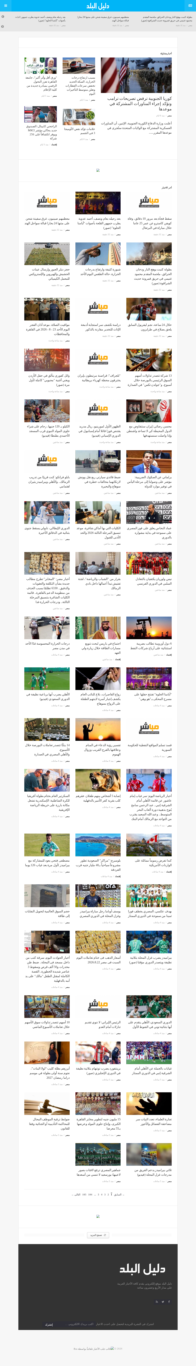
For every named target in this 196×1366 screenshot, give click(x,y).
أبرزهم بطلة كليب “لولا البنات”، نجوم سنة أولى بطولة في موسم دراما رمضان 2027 (49, 1073)
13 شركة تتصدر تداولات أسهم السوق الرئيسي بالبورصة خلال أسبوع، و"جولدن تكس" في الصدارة (150, 380)
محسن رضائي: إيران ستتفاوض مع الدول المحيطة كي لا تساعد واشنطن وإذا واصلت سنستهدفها (149, 431)
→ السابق (119, 1194)
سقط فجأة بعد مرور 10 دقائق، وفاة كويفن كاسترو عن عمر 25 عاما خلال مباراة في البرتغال (150, 223)
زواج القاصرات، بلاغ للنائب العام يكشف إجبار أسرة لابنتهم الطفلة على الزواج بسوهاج (101, 699)
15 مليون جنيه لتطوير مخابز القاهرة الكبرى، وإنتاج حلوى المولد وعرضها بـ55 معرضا (99, 1124)
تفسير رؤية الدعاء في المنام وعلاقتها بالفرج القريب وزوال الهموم (102, 749)
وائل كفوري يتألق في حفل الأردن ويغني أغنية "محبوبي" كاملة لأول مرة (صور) (48, 380)
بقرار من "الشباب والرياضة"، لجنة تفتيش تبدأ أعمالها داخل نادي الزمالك (99, 583)
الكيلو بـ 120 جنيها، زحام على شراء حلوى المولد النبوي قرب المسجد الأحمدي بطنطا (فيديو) (48, 431)
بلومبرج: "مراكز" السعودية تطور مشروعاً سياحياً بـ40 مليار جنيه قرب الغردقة (98, 865)
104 (90, 1194)
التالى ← (75, 1194)
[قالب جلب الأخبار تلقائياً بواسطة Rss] (94, 1348)
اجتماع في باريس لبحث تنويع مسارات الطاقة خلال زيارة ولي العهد (101, 648)
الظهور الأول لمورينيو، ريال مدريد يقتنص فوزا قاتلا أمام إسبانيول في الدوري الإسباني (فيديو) (99, 431)
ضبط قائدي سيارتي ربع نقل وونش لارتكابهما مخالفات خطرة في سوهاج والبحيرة (99, 482)
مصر (63, 25)
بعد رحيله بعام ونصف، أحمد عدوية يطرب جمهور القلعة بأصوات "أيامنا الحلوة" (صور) (99, 223)
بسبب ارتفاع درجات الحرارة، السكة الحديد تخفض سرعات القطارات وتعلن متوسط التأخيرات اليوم (80, 85)
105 (84, 1194)
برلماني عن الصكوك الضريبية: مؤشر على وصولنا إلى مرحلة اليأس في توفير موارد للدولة (149, 482)
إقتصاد (54, 144)
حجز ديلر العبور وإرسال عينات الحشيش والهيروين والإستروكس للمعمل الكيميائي (49, 274)
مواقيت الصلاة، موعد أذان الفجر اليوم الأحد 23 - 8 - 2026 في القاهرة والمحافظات (48, 329)
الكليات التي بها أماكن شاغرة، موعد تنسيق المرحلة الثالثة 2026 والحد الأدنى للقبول (99, 533)
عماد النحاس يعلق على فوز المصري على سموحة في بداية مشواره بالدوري (149, 533)
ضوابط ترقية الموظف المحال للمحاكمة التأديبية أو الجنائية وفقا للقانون (49, 1124)
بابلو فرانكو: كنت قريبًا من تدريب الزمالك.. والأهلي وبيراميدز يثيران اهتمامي (49, 482)
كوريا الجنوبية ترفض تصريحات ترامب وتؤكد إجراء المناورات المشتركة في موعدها (139, 103)
